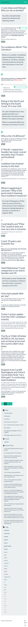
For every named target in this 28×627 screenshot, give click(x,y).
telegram (6, 441)
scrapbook (6, 563)
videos (6, 543)
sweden (6, 536)
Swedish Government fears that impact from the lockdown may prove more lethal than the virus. (14, 510)
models (5, 571)
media (5, 555)
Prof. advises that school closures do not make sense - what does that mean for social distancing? (14, 522)
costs (4, 603)
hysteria (5, 552)
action (5, 587)
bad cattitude (7, 427)
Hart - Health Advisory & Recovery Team (13, 424)
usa (4, 582)
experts (5, 596)
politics (5, 579)
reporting (6, 574)
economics (7, 533)
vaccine (5, 592)
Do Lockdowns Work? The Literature (14, 48)
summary (6, 560)
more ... (3, 41)
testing (5, 557)
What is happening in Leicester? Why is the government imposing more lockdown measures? (14, 192)
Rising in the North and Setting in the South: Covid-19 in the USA (12, 104)
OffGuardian (7, 416)
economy (5, 584)
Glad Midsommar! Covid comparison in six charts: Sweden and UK (13, 270)
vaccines (6, 566)
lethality (5, 568)
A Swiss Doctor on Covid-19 (10, 422)
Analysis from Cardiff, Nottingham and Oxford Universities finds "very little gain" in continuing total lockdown (13, 374)
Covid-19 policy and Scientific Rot (11, 242)
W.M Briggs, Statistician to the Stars (12, 435)
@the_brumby (18, 80)
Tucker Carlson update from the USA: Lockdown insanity (13, 317)
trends (6, 549)
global (5, 589)
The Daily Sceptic (8, 413)
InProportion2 (5, 2)
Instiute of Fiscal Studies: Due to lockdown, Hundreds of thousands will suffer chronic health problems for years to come (14, 516)
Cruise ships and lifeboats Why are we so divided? (13, 9)
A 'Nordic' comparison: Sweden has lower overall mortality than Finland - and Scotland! (13, 153)
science (5, 607)
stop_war (5, 594)
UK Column (6, 419)
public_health (7, 546)
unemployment (7, 576)
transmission (5, 605)
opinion (6, 539)
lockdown (6, 530)
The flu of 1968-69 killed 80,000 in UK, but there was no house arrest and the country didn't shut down (13, 341)
